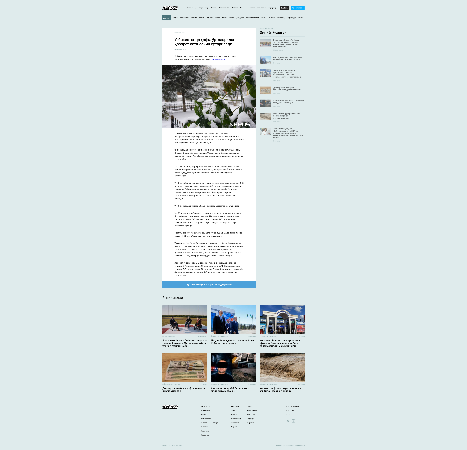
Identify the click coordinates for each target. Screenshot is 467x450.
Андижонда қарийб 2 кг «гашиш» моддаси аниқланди (230, 389)
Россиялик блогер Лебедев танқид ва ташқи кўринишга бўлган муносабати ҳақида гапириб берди (184, 343)
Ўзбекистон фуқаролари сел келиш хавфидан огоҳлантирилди (280, 389)
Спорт (242, 8)
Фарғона (250, 423)
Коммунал (261, 8)
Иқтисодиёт (224, 8)
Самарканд (236, 419)
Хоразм (234, 427)
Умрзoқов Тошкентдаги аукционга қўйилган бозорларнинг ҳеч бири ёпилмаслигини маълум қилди (280, 343)
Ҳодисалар (203, 8)
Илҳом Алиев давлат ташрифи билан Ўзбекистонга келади (233, 342)
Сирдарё (250, 419)
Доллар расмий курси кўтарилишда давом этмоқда (183, 389)
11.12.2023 (179, 50)
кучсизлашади (218, 59)
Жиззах (234, 410)
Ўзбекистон (215, 336)
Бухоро (250, 406)
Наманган (251, 414)
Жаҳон (213, 8)
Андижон (235, 406)
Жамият (251, 8)
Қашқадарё (252, 410)
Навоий (234, 414)
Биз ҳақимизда (292, 406)
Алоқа (289, 414)
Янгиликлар (191, 8)
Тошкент (235, 423)
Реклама (290, 410)
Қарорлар (272, 8)
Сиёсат (235, 8)
